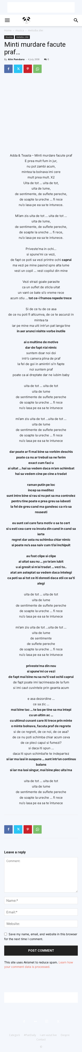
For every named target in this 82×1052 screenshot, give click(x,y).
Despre (65, 1035)
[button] (7, 20)
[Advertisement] (41, 7)
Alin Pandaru (16, 59)
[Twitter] (18, 69)
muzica (20, 30)
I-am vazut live (48, 1035)
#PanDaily (30, 1035)
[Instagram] (46, 1021)
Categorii (14, 1035)
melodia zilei (35, 30)
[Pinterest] (28, 69)
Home (8, 30)
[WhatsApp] (37, 69)
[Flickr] (35, 1021)
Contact (41, 1039)
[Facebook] (8, 69)
